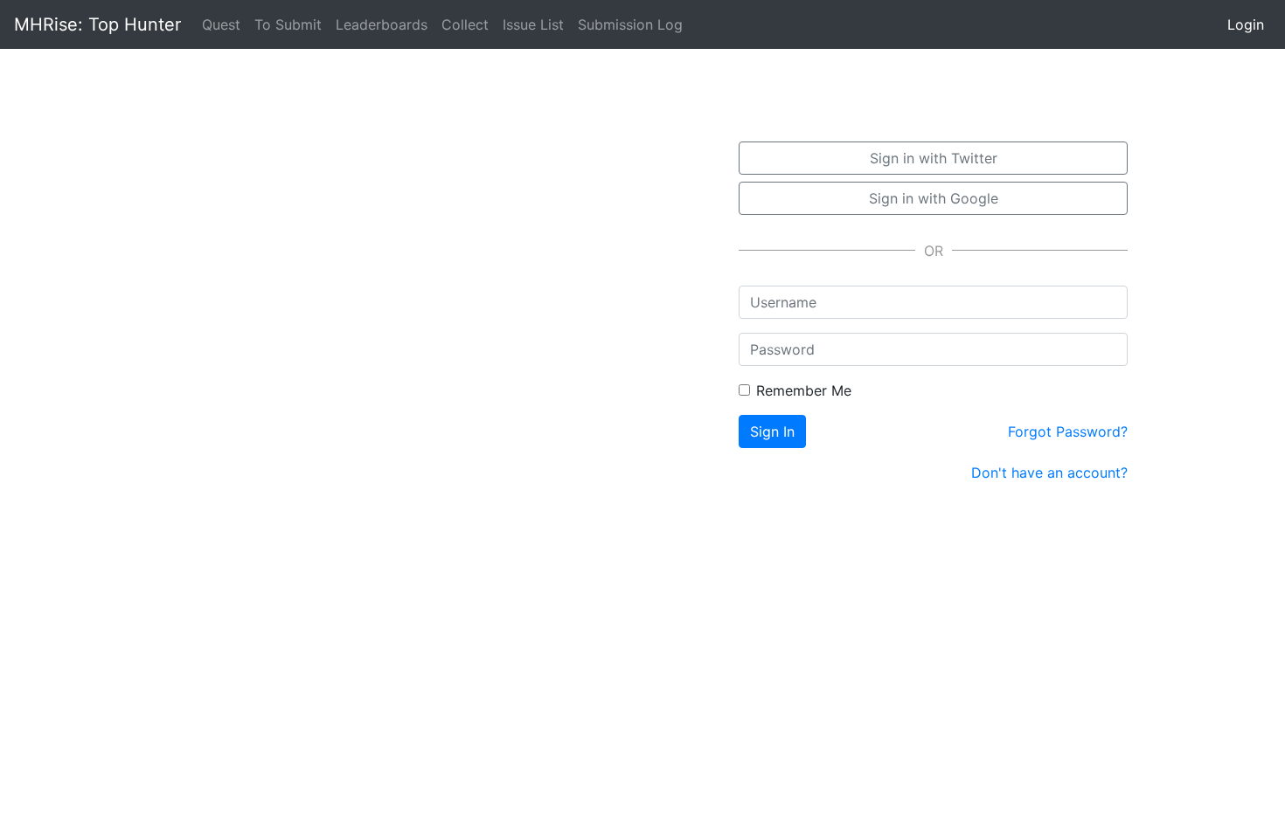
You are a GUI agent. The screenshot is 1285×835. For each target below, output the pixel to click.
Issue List (533, 24)
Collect (465, 24)
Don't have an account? (1049, 472)
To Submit (288, 24)
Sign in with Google (933, 198)
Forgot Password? (1068, 431)
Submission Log (630, 24)
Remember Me (803, 390)
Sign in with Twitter (933, 158)
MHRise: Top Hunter (97, 24)
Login (1245, 24)
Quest (224, 24)
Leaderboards (381, 24)
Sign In (772, 431)
